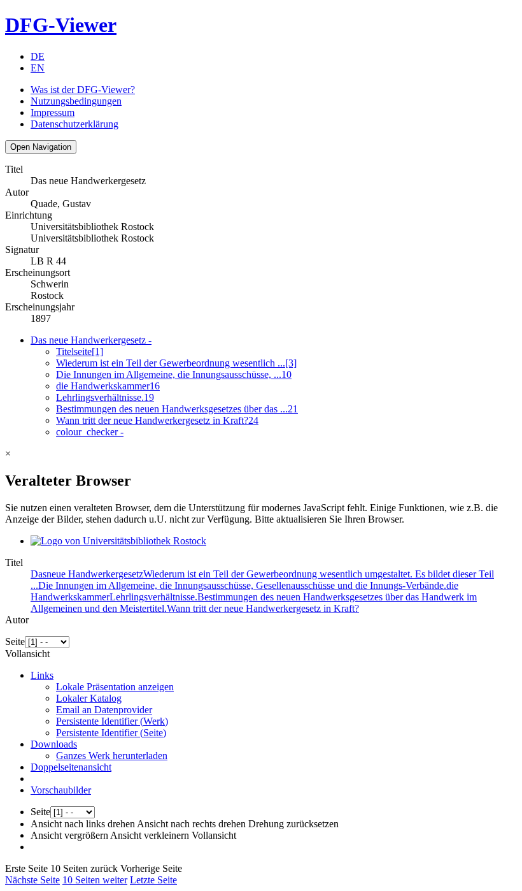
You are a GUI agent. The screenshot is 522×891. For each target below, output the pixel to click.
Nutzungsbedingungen (76, 101)
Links (42, 675)
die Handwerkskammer (108, 385)
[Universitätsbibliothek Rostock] (118, 540)
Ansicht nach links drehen (83, 823)
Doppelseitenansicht (71, 767)
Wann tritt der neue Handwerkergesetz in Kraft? (157, 420)
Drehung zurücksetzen (293, 823)
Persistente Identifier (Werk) (112, 721)
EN (38, 67)
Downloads (54, 744)
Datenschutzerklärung (74, 124)
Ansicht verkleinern (149, 835)
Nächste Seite (32, 879)
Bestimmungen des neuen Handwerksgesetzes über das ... (177, 408)
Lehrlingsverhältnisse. (105, 397)
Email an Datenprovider (104, 709)
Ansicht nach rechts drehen (191, 823)
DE (38, 56)
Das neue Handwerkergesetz (91, 340)
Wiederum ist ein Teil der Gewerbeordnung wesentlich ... (176, 363)
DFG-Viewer (60, 24)
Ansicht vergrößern (69, 835)
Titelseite (79, 351)
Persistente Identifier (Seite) (111, 732)
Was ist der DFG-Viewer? (83, 89)
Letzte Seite (153, 879)
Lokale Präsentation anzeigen (115, 686)
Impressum (52, 112)
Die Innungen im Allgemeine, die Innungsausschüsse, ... (174, 374)
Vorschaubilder (61, 790)
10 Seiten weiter (94, 879)
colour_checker (89, 431)
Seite (15, 641)
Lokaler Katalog (89, 698)
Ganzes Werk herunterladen (111, 755)
